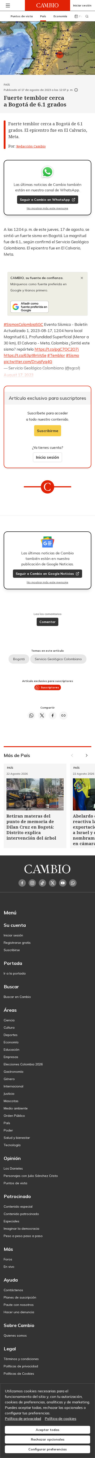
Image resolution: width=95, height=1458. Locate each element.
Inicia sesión (47, 457)
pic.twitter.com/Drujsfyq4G (28, 361)
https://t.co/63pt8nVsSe (25, 355)
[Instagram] (32, 883)
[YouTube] (62, 883)
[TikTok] (42, 883)
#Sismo (72, 355)
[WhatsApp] (73, 883)
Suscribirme (47, 430)
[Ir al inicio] (47, 5)
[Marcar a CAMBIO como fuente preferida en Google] (47, 307)
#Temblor (56, 355)
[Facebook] (22, 883)
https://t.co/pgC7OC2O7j (57, 349)
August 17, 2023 (18, 374)
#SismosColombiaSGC (23, 324)
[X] (52, 883)
